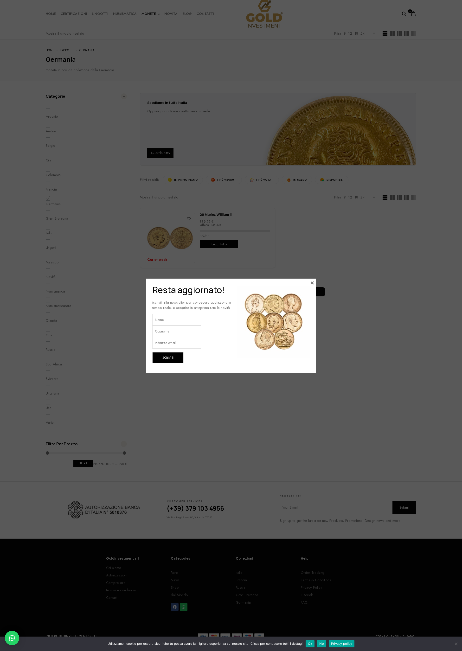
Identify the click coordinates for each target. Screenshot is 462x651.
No (321, 643)
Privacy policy (341, 643)
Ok (310, 643)
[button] (12, 638)
